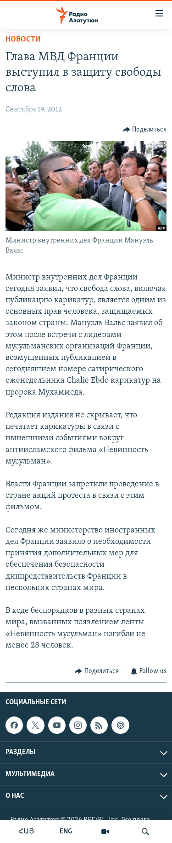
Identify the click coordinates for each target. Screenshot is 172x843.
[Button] (145, 130)
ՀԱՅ (26, 831)
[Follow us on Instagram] (78, 725)
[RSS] (99, 725)
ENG (66, 831)
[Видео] (105, 831)
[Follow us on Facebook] (14, 725)
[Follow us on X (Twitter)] (35, 725)
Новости (23, 40)
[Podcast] (120, 725)
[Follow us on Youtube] (57, 725)
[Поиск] (145, 831)
